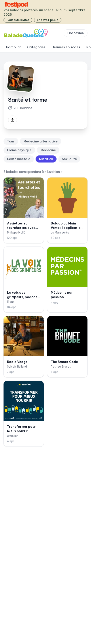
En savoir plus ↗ (48, 20)
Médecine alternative (40, 141)
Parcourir (13, 47)
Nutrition (46, 159)
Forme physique (19, 150)
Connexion (75, 33)
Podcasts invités (17, 20)
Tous (11, 141)
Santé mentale (18, 159)
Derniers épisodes (66, 47)
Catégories (36, 47)
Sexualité (69, 159)
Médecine (48, 150)
